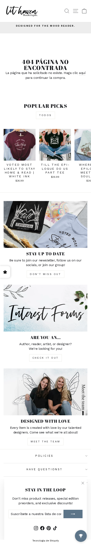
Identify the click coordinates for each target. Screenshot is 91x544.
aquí (82, 73)
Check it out (45, 357)
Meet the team (45, 441)
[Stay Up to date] (45, 224)
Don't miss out (45, 274)
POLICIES (44, 455)
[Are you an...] (45, 308)
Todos (45, 115)
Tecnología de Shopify (45, 540)
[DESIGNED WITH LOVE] (45, 392)
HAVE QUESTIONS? (44, 469)
